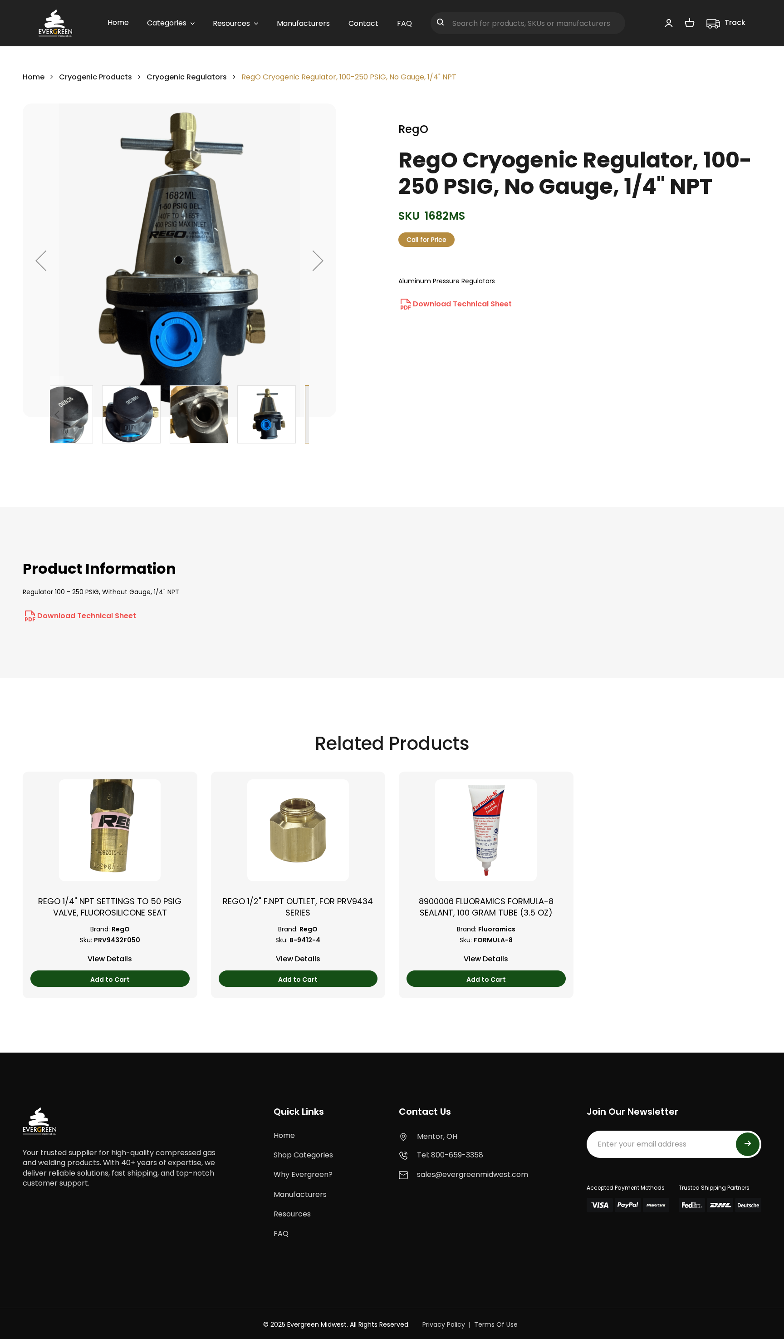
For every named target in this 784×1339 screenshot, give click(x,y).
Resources (292, 1214)
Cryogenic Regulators (187, 77)
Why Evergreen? (303, 1174)
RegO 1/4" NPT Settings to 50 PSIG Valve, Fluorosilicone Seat (109, 907)
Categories (166, 23)
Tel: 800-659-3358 (450, 1155)
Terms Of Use (496, 1324)
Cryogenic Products (95, 77)
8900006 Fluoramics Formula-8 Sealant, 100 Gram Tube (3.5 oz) (486, 907)
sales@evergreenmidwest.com (472, 1174)
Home (33, 77)
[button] (41, 260)
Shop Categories (303, 1155)
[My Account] (669, 22)
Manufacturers (300, 1194)
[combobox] (528, 23)
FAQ (281, 1233)
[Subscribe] (748, 1144)
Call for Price (426, 239)
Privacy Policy (443, 1324)
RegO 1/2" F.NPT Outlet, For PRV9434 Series (298, 907)
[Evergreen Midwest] (55, 23)
